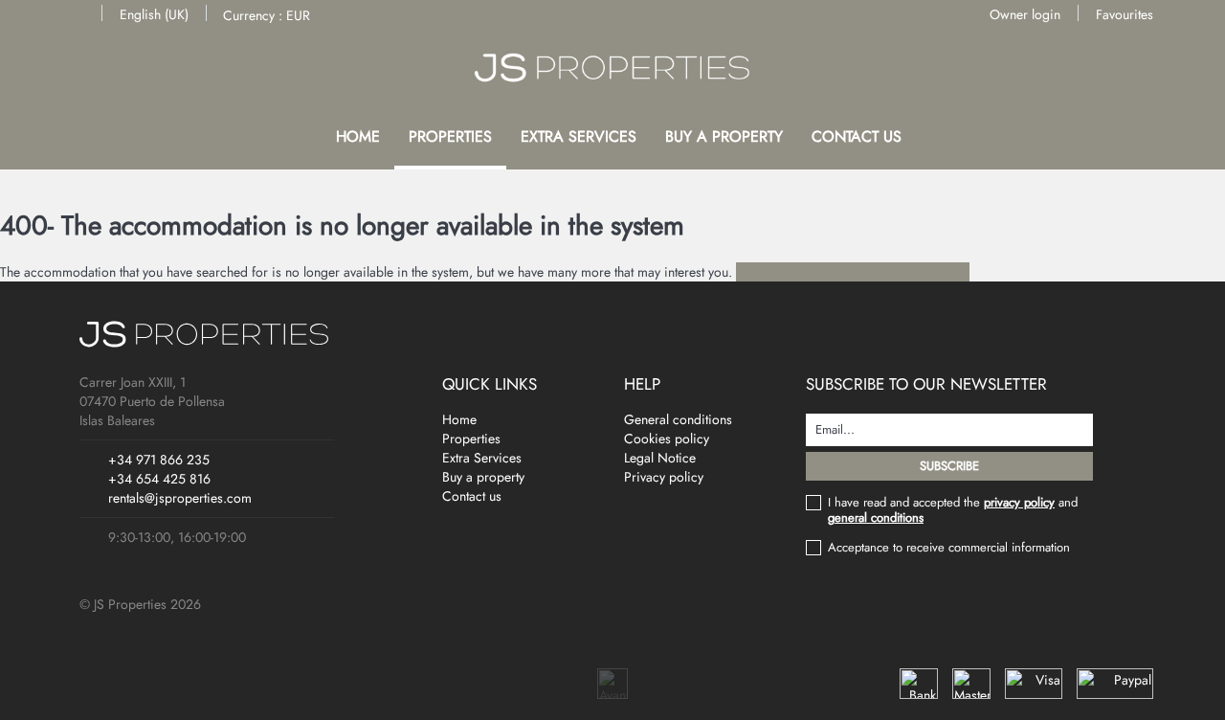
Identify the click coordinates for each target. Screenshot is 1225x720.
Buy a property (724, 136)
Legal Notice (660, 457)
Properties (450, 136)
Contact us (857, 136)
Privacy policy (663, 476)
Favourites (1124, 14)
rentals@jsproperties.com (180, 497)
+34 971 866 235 (159, 459)
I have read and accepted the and (953, 510)
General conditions (678, 419)
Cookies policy (666, 438)
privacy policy (1019, 502)
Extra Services (578, 136)
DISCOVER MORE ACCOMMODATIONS (852, 271)
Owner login (1025, 14)
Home (358, 136)
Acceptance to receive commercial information (949, 547)
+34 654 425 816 (159, 478)
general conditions (876, 517)
